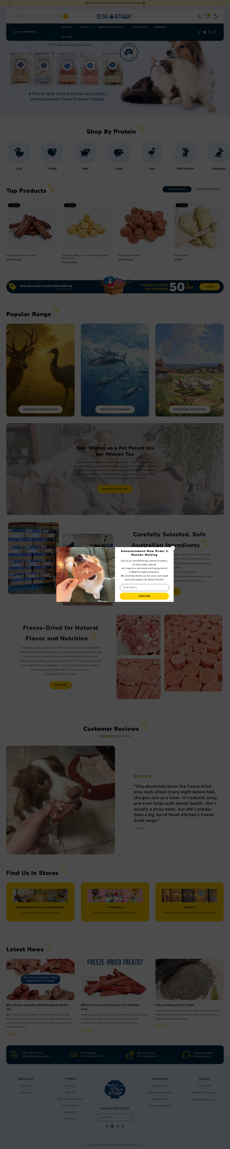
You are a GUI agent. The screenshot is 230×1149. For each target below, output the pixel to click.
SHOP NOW (60, 685)
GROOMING (70, 1112)
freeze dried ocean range (115, 409)
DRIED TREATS (70, 1105)
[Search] (65, 16)
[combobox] (41, 16)
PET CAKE (70, 1119)
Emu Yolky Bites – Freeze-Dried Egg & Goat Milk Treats (85, 257)
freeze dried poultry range (190, 409)
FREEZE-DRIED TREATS (70, 1099)
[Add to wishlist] (51, 206)
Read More (12, 1034)
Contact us (26, 1092)
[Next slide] (145, 841)
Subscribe (144, 596)
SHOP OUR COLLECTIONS (115, 489)
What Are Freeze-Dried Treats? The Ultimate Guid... (110, 1007)
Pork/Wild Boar (149, 168)
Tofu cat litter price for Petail (174, 1005)
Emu (49, 168)
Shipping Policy (160, 1099)
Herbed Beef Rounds (129, 255)
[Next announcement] (221, 3)
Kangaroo (115, 168)
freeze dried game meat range (40, 409)
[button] (215, 16)
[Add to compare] (51, 213)
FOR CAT (70, 1092)
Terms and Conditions (160, 1105)
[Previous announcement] (8, 3)
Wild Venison (82, 168)
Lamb (16, 168)
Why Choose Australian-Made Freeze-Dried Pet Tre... (37, 1007)
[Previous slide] (137, 841)
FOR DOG (70, 1086)
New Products (177, 189)
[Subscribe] (130, 1117)
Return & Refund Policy (160, 1092)
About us (25, 1086)
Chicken (215, 168)
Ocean (182, 168)
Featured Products (208, 189)
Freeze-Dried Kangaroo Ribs (21, 255)
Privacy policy (160, 1086)
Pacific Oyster (181, 255)
